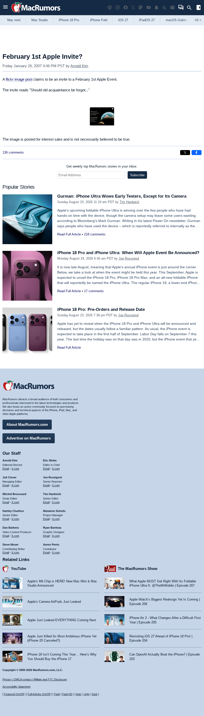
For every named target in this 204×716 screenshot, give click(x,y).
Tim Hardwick (129, 202)
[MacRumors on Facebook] (125, 7)
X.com (15, 468)
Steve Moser (10, 544)
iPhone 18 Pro (69, 20)
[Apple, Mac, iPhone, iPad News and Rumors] (36, 13)
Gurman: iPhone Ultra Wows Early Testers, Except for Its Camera (121, 196)
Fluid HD (67, 694)
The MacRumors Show (137, 568)
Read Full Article (69, 234)
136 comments (13, 152)
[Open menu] (5, 7)
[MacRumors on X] (133, 7)
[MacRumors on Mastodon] (140, 7)
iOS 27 (123, 20)
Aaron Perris (51, 544)
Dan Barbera (10, 527)
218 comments (94, 234)
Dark (95, 694)
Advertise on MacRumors (28, 438)
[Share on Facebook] (197, 152)
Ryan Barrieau (52, 527)
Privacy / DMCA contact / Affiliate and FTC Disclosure (34, 679)
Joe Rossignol (129, 258)
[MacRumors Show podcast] (109, 7)
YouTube (18, 568)
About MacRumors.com (27, 424)
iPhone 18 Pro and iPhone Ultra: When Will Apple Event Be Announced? (128, 252)
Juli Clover (9, 477)
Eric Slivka (49, 460)
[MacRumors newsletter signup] (172, 7)
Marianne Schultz (54, 510)
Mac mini (13, 20)
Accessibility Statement (16, 686)
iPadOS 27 (147, 20)
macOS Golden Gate (181, 20)
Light (86, 694)
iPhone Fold (98, 20)
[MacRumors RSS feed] (164, 7)
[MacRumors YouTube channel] (148, 7)
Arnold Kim (79, 66)
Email (5, 468)
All (198, 20)
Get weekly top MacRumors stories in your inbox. (102, 166)
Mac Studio (39, 20)
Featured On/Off (14, 694)
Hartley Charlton (13, 510)
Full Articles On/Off (39, 694)
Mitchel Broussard (14, 494)
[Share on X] (185, 152)
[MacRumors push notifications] (156, 7)
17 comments (94, 291)
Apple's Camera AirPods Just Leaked (54, 602)
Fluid (57, 694)
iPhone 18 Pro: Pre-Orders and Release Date (101, 309)
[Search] (191, 7)
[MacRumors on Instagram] (117, 7)
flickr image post (19, 79)
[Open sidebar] (199, 8)
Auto (78, 694)
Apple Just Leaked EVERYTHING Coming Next (61, 620)
